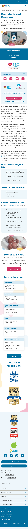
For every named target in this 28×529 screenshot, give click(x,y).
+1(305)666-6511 (9, 475)
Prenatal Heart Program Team (11, 205)
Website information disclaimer (18, 2)
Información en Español (6, 508)
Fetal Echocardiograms (12, 192)
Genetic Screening (10, 196)
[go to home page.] (7, 6)
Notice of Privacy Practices (6, 514)
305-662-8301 (15, 55)
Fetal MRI (8, 194)
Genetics (3, 157)
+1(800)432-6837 (11, 478)
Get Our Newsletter (14, 461)
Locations (13, 57)
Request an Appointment (13, 50)
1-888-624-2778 (10, 101)
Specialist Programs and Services (8, 10)
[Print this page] (5, 78)
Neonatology (11, 157)
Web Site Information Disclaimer (8, 516)
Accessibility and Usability (6, 511)
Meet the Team (13, 53)
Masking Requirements (6, 519)
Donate (15, 466)
